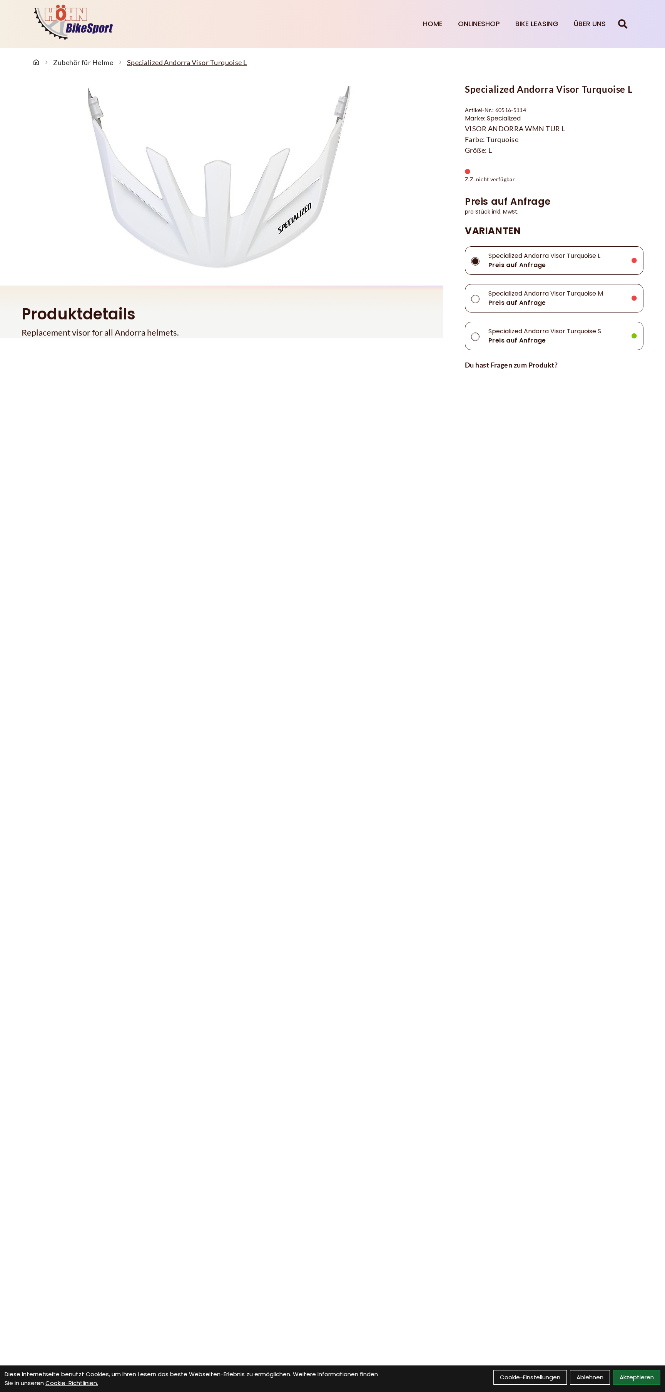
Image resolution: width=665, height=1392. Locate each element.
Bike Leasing (536, 23)
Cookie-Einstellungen (530, 1377)
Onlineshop (479, 23)
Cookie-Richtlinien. (71, 1383)
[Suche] (622, 24)
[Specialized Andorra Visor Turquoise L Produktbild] (222, 179)
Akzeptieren (637, 1377)
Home (433, 23)
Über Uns (590, 23)
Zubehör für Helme (83, 62)
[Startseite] (36, 62)
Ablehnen (589, 1377)
